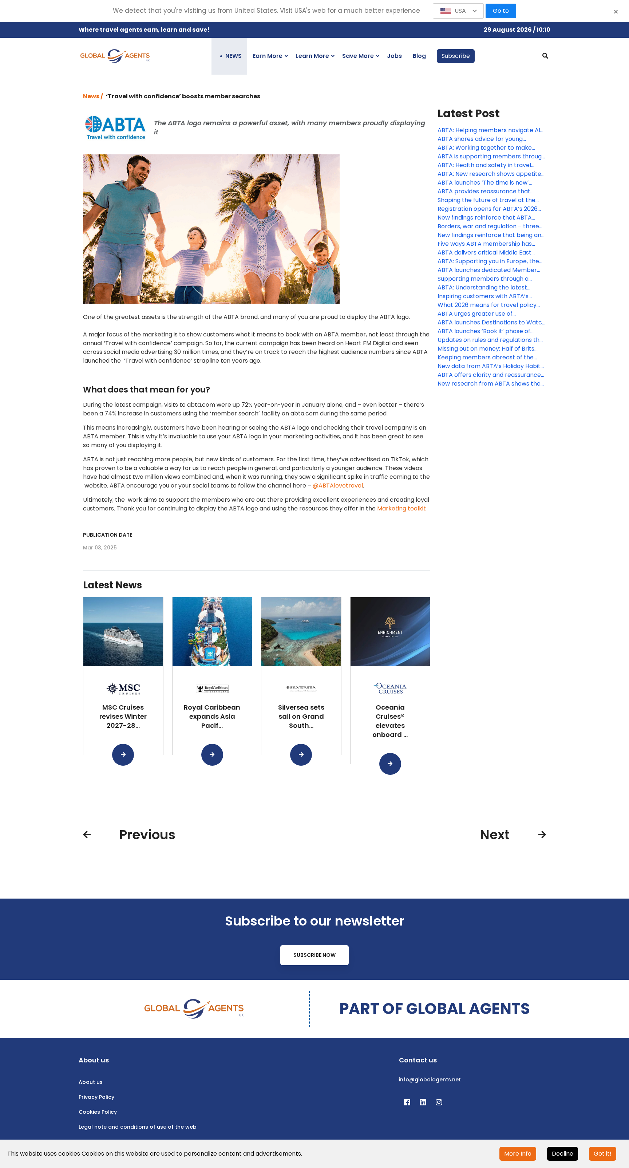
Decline (562, 1153)
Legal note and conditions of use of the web (138, 1126)
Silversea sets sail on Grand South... (301, 716)
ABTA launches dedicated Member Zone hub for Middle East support (487, 270)
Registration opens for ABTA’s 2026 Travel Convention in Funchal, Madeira (488, 209)
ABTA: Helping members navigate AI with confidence (489, 130)
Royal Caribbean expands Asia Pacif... (212, 716)
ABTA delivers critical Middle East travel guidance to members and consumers (485, 252)
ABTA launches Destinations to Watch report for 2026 (492, 322)
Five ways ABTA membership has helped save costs (485, 244)
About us (91, 1082)
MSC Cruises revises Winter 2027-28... (123, 716)
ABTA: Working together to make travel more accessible (485, 147)
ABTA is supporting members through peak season (491, 156)
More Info (517, 1153)
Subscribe (456, 56)
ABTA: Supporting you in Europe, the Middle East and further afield (488, 261)
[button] (458, 11)
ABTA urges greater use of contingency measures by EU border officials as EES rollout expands (490, 313)
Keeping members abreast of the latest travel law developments (486, 357)
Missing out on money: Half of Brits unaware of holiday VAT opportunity (489, 348)
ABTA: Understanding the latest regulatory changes (482, 287)
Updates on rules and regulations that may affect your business (492, 340)
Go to (501, 11)
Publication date (107, 534)
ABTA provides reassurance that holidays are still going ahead (484, 191)
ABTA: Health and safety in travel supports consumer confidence (484, 165)
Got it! (603, 1153)
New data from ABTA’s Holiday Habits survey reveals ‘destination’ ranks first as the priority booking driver (492, 366)
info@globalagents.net (430, 1079)
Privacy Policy (96, 1097)
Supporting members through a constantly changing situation (483, 279)
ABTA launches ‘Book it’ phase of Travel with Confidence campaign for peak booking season (491, 331)
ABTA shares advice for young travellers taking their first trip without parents (481, 139)
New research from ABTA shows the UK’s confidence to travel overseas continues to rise (489, 383)
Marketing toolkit (401, 508)
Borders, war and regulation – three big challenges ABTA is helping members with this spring (488, 226)
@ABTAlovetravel (338, 485)
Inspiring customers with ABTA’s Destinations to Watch (483, 296)
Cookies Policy (98, 1112)
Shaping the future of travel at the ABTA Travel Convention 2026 (486, 200)
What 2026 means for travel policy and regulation (487, 305)
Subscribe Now (314, 955)
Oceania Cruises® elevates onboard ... (390, 721)
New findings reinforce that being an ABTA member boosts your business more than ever (489, 235)
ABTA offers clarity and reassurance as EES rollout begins (489, 375)
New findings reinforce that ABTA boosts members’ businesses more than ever (488, 217)
